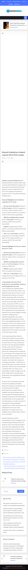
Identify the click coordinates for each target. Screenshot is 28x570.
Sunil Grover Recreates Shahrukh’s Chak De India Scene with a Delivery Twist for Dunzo (18, 480)
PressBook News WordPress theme (17, 568)
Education (17, 4)
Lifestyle (10, 4)
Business (9, 1)
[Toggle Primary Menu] (25, 17)
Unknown (6, 544)
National (24, 1)
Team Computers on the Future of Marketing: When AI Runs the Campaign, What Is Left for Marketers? (13, 525)
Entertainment (17, 1)
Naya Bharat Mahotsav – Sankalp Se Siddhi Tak (16, 557)
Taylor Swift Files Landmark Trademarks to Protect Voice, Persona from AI (17, 24)
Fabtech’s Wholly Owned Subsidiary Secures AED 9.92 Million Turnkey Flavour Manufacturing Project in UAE (13, 510)
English (3, 1)
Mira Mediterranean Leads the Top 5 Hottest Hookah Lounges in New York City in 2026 (13, 518)
